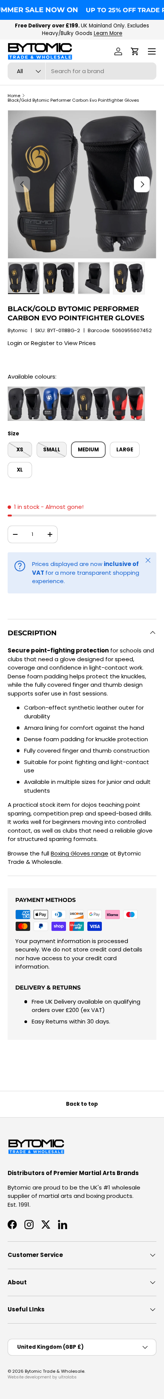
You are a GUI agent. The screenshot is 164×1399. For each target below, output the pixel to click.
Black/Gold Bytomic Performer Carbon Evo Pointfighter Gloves (73, 100)
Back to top (82, 1104)
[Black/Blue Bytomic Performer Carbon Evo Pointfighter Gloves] (59, 391)
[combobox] (82, 71)
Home (14, 96)
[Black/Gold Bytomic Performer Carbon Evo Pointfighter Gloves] (93, 391)
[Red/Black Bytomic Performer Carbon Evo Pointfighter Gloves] (128, 391)
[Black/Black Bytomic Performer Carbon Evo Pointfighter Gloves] (25, 391)
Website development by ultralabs (42, 1377)
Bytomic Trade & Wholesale (54, 1371)
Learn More (108, 33)
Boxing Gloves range (79, 853)
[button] (135, 51)
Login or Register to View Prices (52, 343)
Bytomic (17, 330)
